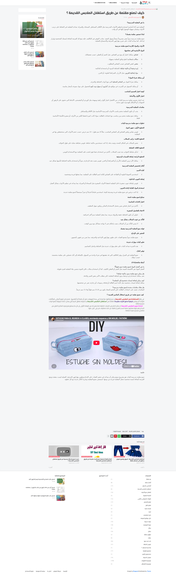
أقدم (51, 467)
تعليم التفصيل (131, 502)
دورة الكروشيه (131, 525)
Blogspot (135, 571)
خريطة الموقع (57, 571)
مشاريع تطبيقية (131, 551)
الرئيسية (134, 2)
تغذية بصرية (131, 508)
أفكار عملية (124, 431)
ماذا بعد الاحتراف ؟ (131, 547)
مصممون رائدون (131, 554)
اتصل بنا (49, 571)
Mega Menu (113, 2)
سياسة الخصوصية (40, 571)
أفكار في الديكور (131, 486)
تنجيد (131, 512)
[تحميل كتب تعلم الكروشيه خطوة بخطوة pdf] (39, 54)
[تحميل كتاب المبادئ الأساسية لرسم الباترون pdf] (60, 481)
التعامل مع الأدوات (131, 492)
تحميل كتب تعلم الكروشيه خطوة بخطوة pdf (29, 53)
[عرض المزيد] (108, 436)
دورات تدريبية (125, 2)
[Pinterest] (115, 436)
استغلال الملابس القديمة (128, 9)
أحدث (142, 467)
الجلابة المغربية (131, 495)
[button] (149, 2)
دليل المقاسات (131, 515)
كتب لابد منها (131, 541)
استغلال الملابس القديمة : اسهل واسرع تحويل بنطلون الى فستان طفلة (130, 460)
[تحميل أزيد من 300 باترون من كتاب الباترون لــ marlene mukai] (39, 43)
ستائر (131, 528)
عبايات (131, 538)
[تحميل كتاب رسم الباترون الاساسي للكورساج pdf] (39, 64)
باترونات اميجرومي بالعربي (131, 499)
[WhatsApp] (119, 436)
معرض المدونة (131, 557)
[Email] (111, 436)
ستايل (131, 531)
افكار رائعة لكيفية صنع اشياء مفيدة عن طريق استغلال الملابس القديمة (98, 460)
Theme (149, 571)
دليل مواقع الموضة (131, 518)
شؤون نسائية (131, 534)
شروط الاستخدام (29, 571)
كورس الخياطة (131, 544)
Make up (131, 479)
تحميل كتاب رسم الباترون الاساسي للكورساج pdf (29, 63)
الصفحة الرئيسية (140, 9)
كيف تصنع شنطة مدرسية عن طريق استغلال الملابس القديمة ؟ (66, 460)
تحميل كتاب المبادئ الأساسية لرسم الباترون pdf (42, 479)
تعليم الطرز (131, 505)
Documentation (100, 2)
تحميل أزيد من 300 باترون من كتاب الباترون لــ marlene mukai (28, 43)
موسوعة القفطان (131, 564)
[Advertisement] (96, 404)
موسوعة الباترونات (117, 431)
